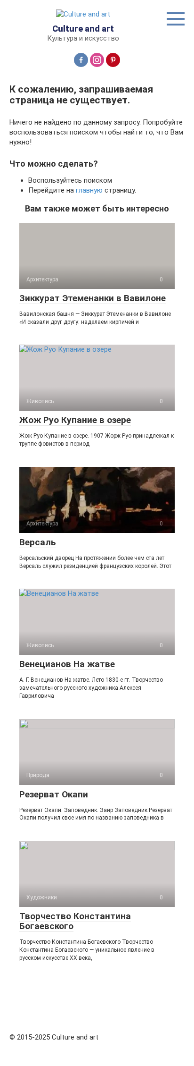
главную (89, 190)
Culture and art (83, 29)
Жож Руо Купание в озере (75, 420)
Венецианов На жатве (67, 664)
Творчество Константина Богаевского (75, 921)
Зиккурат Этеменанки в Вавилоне (92, 298)
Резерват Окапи (53, 794)
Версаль (37, 542)
